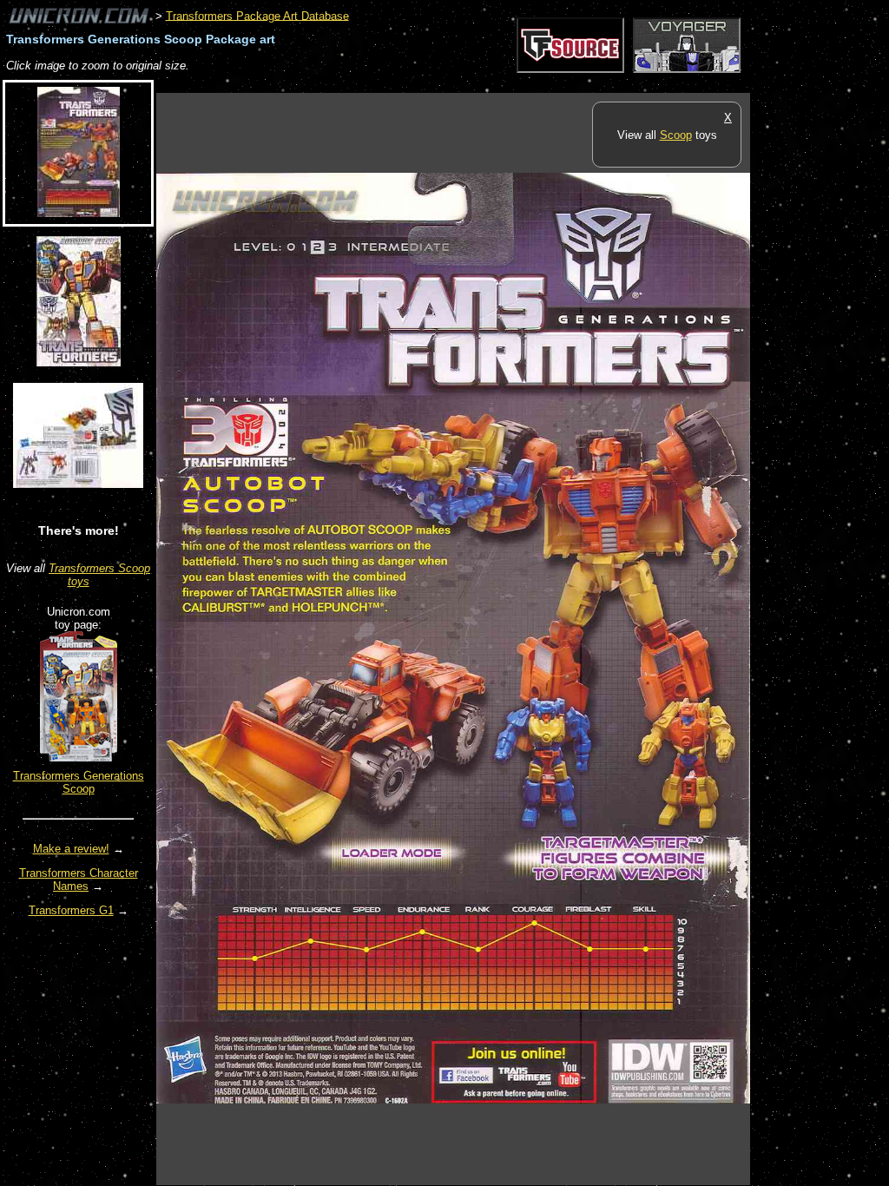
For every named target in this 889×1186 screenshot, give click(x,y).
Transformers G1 (71, 910)
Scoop (676, 135)
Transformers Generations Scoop (78, 782)
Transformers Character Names (78, 879)
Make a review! (71, 848)
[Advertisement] (472, 83)
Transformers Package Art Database (257, 15)
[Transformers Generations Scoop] (78, 757)
